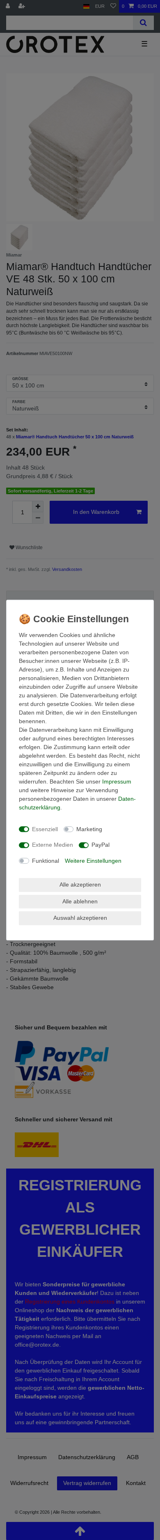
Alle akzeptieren (80, 884)
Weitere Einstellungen (93, 860)
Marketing (89, 829)
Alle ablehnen (80, 901)
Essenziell (45, 829)
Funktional (45, 860)
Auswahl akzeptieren (80, 917)
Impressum (116, 781)
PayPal (100, 844)
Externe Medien (52, 844)
